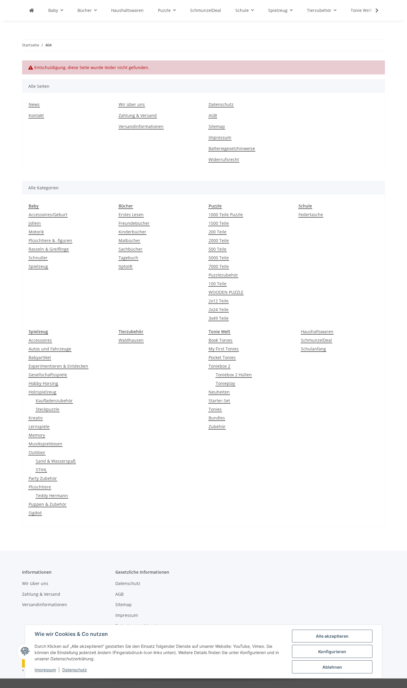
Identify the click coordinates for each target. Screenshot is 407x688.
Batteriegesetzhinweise (232, 148)
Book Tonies (220, 340)
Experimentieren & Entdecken (58, 366)
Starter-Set (219, 400)
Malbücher (129, 240)
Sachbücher (130, 249)
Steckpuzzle (47, 409)
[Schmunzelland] (31, 10)
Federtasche (311, 214)
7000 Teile (219, 266)
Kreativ (36, 418)
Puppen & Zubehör (47, 504)
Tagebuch (128, 257)
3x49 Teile (219, 318)
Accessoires (40, 340)
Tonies (215, 409)
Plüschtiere (40, 487)
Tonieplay (225, 383)
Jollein (35, 223)
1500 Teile (219, 223)
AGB (213, 115)
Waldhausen (131, 340)
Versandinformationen (141, 126)
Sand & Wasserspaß (56, 461)
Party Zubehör (43, 478)
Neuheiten (219, 392)
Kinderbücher (132, 232)
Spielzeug (38, 266)
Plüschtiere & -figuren (50, 240)
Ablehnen (332, 667)
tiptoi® (126, 266)
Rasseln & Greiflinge (49, 249)
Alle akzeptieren (332, 636)
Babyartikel (40, 357)
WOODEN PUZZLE (226, 292)
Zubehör (217, 426)
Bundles (217, 418)
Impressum (45, 669)
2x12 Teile (219, 301)
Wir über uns (132, 104)
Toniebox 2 (219, 366)
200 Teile (217, 232)
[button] (373, 10)
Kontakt (36, 115)
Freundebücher (134, 223)
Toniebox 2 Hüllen (234, 374)
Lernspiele (39, 426)
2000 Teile (219, 240)
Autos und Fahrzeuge (50, 349)
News (34, 104)
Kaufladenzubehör (54, 400)
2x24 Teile (219, 309)
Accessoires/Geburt (48, 214)
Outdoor (37, 452)
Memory (37, 435)
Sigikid (35, 513)
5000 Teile (219, 257)
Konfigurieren (332, 651)
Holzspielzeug (42, 392)
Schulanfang (313, 349)
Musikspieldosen (45, 444)
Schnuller (38, 257)
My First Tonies (224, 349)
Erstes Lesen (131, 214)
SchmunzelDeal (316, 340)
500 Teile (217, 249)
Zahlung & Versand (138, 115)
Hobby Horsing (43, 383)
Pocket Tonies (222, 357)
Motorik (36, 232)
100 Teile (217, 283)
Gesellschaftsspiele (48, 374)
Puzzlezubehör (223, 275)
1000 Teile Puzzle (226, 214)
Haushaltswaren (317, 331)
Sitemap (217, 126)
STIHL (41, 469)
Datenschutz (74, 669)
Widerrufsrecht (224, 159)
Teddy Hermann (52, 495)
